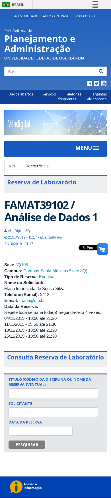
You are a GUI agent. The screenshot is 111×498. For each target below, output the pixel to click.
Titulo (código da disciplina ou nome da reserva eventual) (50, 382)
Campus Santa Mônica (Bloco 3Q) (55, 270)
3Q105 (21, 264)
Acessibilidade (26, 16)
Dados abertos (21, 94)
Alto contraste (56, 16)
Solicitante (20, 403)
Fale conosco (96, 99)
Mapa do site (86, 16)
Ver (14, 167)
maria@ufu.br (32, 300)
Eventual (47, 276)
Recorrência (37, 166)
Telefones (73, 94)
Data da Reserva (25, 422)
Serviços (49, 94)
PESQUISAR (27, 444)
